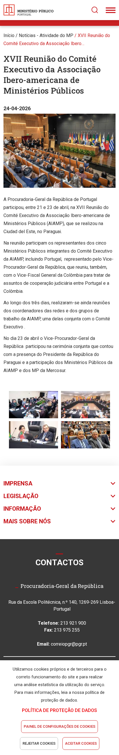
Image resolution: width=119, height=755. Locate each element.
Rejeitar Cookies (39, 743)
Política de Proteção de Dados (59, 710)
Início (8, 35)
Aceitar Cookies (81, 743)
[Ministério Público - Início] (28, 10)
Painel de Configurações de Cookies (59, 726)
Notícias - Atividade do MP (46, 35)
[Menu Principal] (111, 10)
